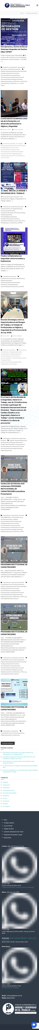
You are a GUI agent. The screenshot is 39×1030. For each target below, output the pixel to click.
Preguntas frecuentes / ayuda (13, 834)
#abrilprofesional (5, 208)
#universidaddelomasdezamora (9, 286)
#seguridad (23, 81)
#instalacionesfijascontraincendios (10, 282)
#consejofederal (5, 354)
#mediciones (16, 81)
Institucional (11, 69)
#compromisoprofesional (8, 210)
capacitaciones (5, 83)
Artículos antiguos (7, 743)
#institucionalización (6, 356)
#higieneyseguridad (6, 81)
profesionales (13, 364)
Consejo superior (9, 823)
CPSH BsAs (13, 83)
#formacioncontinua (19, 212)
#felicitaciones (21, 278)
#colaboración (5, 278)
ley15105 (20, 222)
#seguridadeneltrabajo (7, 220)
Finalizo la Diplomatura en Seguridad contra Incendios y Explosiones (13, 258)
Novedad (17, 69)
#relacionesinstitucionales (19, 358)
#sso (23, 220)
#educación (12, 278)
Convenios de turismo (8, 790)
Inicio (5, 820)
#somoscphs (17, 220)
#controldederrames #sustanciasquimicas (12, 584)
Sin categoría (19, 143)
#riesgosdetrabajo (6, 360)
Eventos (5, 798)
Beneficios (6, 67)
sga (25, 596)
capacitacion (13, 222)
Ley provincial (8, 826)
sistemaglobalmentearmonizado (9, 598)
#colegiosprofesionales (15, 352)
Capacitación (13, 67)
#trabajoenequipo (13, 284)
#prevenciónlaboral (6, 358)
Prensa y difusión (18, 129)
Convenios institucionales (9, 793)
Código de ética (9, 828)
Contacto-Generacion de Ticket (13, 831)
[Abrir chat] (34, 1025)
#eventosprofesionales (7, 212)
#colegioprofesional (16, 208)
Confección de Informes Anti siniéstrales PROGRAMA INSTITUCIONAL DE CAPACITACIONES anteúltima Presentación (13, 489)
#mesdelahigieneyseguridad (9, 216)
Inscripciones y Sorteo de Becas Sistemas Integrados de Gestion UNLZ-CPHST (14, 49)
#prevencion (15, 218)
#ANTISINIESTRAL (6, 517)
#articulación (22, 350)
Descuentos (4, 69)
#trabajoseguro (5, 222)
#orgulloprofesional (6, 218)
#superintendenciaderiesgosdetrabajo (11, 362)
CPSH (13, 155)
